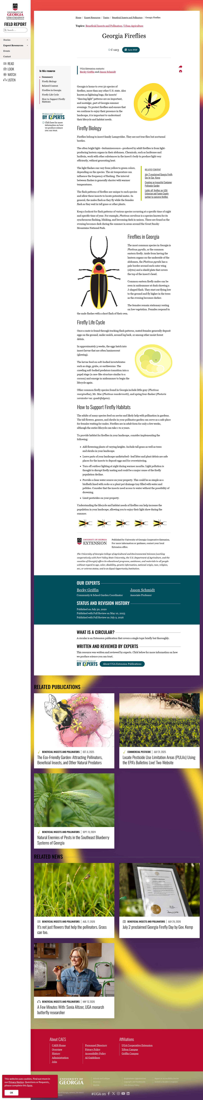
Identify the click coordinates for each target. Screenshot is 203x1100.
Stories (6, 40)
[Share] (180, 66)
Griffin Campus (130, 1053)
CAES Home (59, 1045)
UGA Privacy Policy (131, 1085)
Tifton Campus (130, 1049)
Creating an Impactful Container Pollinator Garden (158, 184)
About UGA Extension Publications (122, 663)
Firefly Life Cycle (50, 94)
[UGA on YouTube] (123, 1094)
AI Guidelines (92, 1057)
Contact (7, 56)
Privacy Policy (92, 1049)
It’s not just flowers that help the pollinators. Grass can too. (72, 929)
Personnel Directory (96, 1045)
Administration (60, 1057)
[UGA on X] (114, 1094)
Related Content (50, 85)
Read (11, 63)
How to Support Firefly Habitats (53, 100)
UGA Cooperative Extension (137, 1045)
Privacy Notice (16, 1082)
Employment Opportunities (135, 1078)
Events (6, 51)
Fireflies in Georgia (51, 90)
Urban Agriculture (133, 25)
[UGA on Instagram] (118, 1094)
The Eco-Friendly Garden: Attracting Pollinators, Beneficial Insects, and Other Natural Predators (69, 760)
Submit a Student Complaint (166, 1082)
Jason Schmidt (108, 71)
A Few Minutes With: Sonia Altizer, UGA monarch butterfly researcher (70, 1009)
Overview (57, 1049)
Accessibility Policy (95, 1053)
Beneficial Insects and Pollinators (127, 17)
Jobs (54, 1061)
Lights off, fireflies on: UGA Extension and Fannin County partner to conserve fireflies (157, 193)
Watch (12, 74)
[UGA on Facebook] (109, 1094)
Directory (97, 1082)
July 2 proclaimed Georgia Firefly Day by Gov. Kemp (159, 176)
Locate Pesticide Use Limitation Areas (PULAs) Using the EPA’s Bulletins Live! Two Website (159, 760)
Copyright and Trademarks (134, 1082)
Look (11, 68)
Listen (11, 79)
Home (78, 17)
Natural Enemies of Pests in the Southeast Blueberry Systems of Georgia (73, 840)
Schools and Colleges (101, 1078)
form (29, 1085)
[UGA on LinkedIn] (128, 1094)
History (56, 1053)
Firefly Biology (49, 81)
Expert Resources (13, 45)
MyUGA (96, 1085)
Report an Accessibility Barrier (167, 1078)
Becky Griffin (87, 71)
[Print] (180, 71)
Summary (47, 77)
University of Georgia (68, 1081)
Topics (106, 17)
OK (11, 1092)
